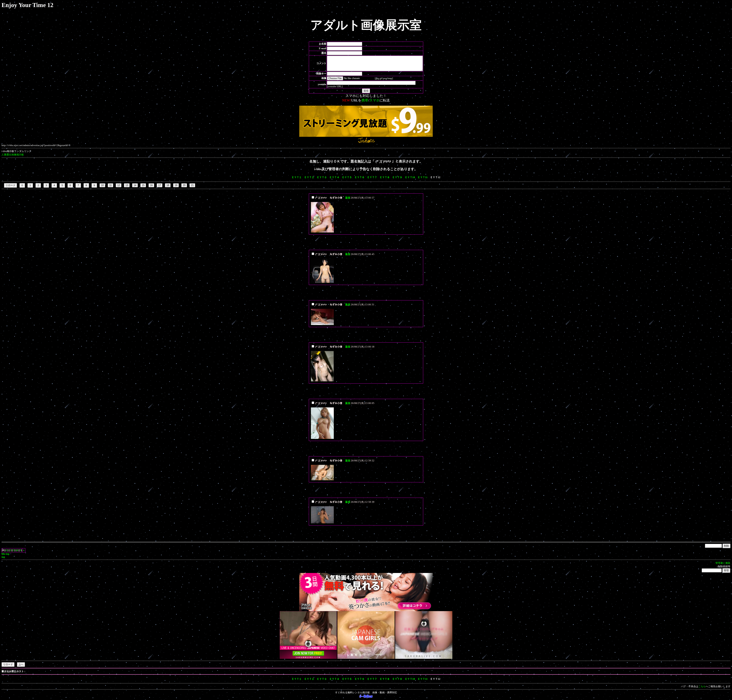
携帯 (364, 100)
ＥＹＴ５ (347, 177)
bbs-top (5, 553)
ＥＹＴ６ (359, 177)
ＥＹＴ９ (397, 177)
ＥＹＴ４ (334, 177)
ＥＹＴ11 (423, 177)
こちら (702, 686)
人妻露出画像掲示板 (13, 154)
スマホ (374, 100)
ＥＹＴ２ (309, 177)
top (3, 556)
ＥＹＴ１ (297, 177)
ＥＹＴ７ (372, 177)
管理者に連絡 (722, 563)
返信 (347, 197)
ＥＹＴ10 (410, 177)
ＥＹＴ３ (322, 177)
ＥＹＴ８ (385, 177)
